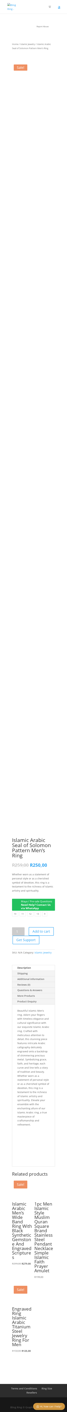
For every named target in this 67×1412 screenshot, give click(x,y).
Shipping (22, 973)
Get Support (26, 940)
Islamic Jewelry (27, 44)
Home (15, 44)
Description (24, 967)
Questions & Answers (29, 990)
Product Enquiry (27, 1001)
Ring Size (47, 1388)
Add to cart (41, 931)
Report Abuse (42, 26)
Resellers (31, 1392)
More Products (26, 995)
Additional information (30, 979)
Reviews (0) (23, 984)
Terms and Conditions (24, 1388)
